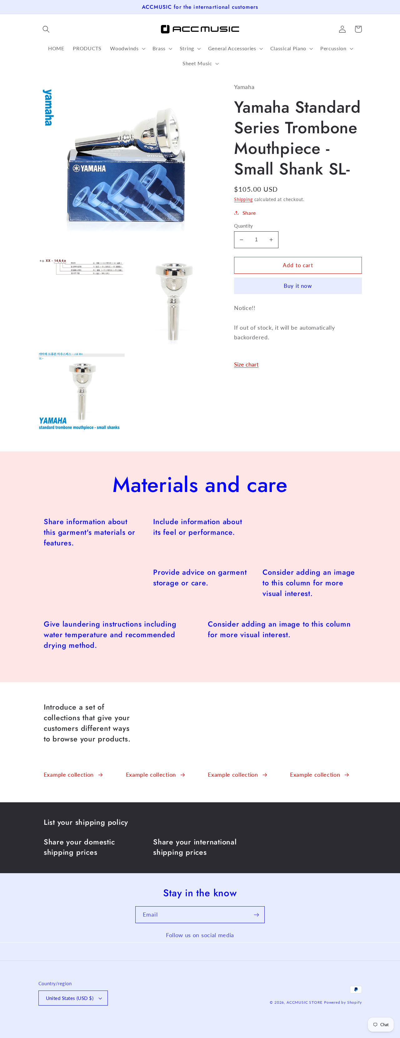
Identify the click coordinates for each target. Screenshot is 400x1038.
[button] (46, 29)
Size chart (246, 364)
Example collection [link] (69, 774)
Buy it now (298, 286)
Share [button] (249, 213)
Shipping (243, 199)
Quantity (243, 226)
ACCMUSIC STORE (304, 1002)
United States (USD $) (70, 998)
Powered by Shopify (343, 1002)
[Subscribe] (256, 914)
